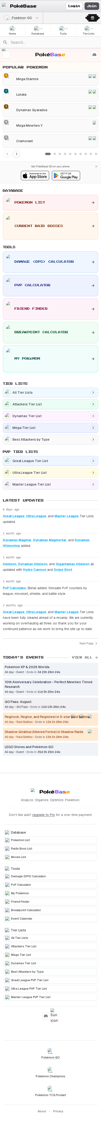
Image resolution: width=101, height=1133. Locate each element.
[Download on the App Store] (35, 175)
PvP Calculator (15, 588)
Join (92, 6)
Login (74, 6)
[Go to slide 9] (91, 154)
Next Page (86, 643)
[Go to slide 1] (48, 154)
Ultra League (36, 516)
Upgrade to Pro (43, 815)
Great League (13, 516)
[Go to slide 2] (55, 154)
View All (82, 657)
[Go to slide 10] (96, 154)
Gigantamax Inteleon (72, 564)
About (42, 1111)
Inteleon (9, 564)
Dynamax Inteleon (32, 564)
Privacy (58, 1111)
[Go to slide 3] (60, 154)
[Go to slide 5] (70, 154)
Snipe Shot (63, 570)
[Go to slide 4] (65, 154)
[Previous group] (7, 154)
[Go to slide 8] (86, 154)
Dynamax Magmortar (49, 540)
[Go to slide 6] (75, 154)
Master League (66, 516)
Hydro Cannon (34, 570)
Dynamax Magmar (17, 540)
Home (12, 33)
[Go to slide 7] (80, 154)
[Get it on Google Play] (66, 175)
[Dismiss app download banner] (96, 166)
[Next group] (16, 154)
